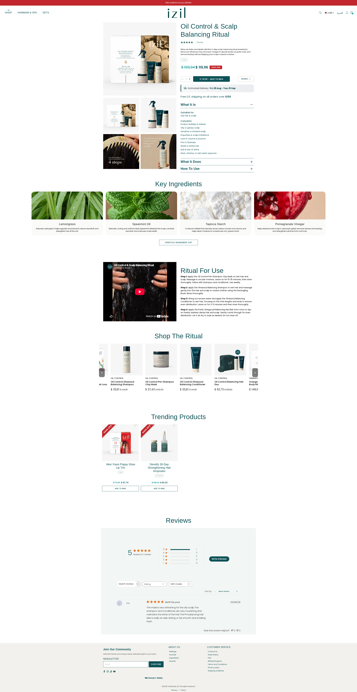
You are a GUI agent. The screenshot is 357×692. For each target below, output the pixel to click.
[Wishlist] (135, 425)
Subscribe (156, 664)
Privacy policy (213, 667)
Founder (172, 654)
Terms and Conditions (217, 664)
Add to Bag (120, 488)
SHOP (8, 12)
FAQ (209, 658)
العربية (340, 13)
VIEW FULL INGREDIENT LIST (178, 242)
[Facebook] (105, 671)
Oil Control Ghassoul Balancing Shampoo (125, 379)
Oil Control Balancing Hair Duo (229, 379)
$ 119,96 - (211, 79)
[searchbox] (126, 584)
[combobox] (155, 584)
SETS (46, 12)
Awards (172, 661)
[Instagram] (108, 671)
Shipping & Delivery (216, 671)
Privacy (174, 690)
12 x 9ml (159, 475)
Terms (183, 690)
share (244, 78)
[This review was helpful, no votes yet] (232, 630)
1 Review (199, 42)
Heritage (172, 651)
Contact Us (212, 651)
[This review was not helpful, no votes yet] (237, 630)
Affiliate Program (215, 661)
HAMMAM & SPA (27, 12)
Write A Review (219, 559)
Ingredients (174, 658)
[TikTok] (111, 671)
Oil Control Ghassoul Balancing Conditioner (195, 379)
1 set (184, 59)
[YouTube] (114, 671)
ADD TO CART (126, 389)
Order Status (213, 654)
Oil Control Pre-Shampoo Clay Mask (160, 379)
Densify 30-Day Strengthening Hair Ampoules (159, 468)
